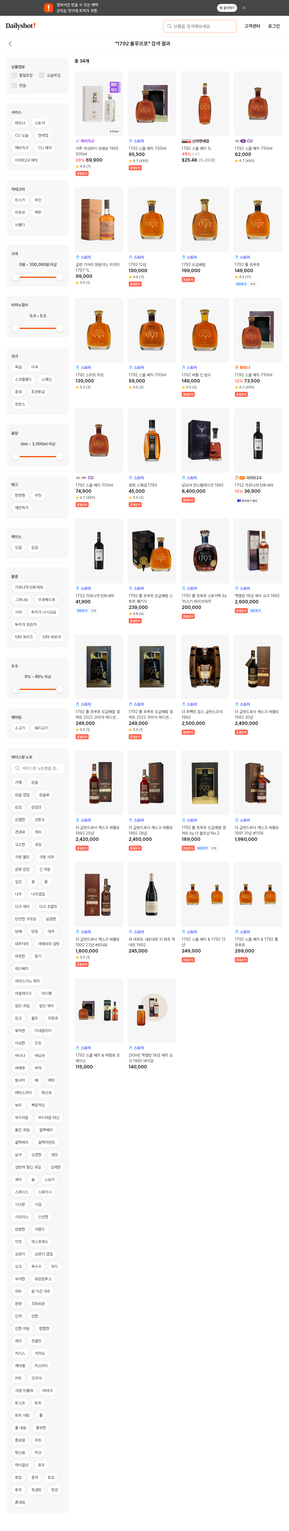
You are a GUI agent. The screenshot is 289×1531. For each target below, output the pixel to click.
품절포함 (26, 75)
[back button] (10, 43)
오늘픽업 (53, 75)
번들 (22, 85)
